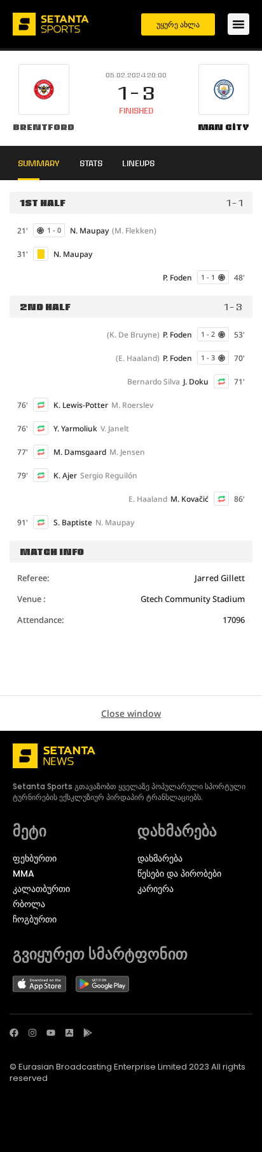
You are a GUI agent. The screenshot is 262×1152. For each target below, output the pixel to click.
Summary (39, 163)
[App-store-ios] (69, 1032)
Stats (90, 163)
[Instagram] (32, 1032)
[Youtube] (50, 1032)
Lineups (138, 163)
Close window (131, 713)
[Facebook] (14, 1032)
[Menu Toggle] (238, 24)
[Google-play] (87, 1032)
